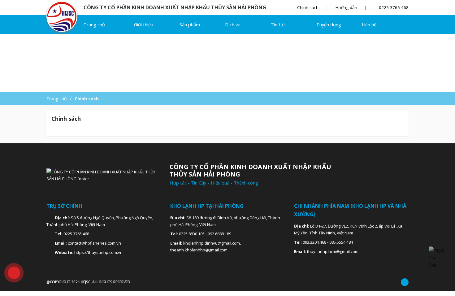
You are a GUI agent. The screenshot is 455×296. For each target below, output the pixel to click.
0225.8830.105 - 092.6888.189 (205, 234)
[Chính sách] (64, 16)
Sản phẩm (190, 25)
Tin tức (278, 25)
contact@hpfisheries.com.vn (94, 243)
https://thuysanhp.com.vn (98, 252)
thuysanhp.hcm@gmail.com (332, 251)
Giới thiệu (143, 25)
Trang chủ (94, 25)
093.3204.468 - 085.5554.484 (328, 242)
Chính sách (307, 7)
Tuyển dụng (328, 25)
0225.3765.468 (76, 234)
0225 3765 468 (393, 7)
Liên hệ (369, 25)
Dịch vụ (233, 25)
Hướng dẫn (346, 7)
